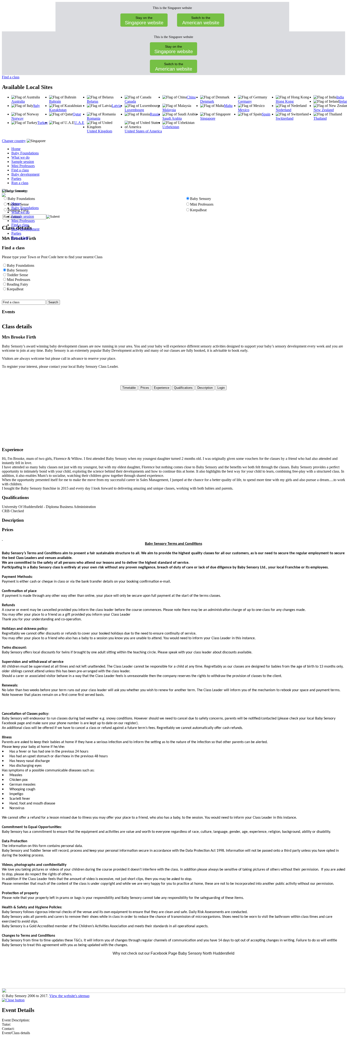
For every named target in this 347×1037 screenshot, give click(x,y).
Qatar (77, 114)
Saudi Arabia (172, 118)
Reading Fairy (17, 284)
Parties (16, 179)
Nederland (283, 110)
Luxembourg (134, 110)
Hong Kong (285, 101)
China (191, 97)
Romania (93, 118)
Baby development (25, 174)
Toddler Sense (17, 275)
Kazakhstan (58, 110)
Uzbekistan (170, 127)
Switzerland (284, 118)
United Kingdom (99, 131)
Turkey (42, 123)
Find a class (10, 77)
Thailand (320, 118)
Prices (144, 387)
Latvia (116, 106)
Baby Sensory (17, 270)
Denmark (207, 101)
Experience (161, 387)
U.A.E (79, 123)
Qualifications (183, 387)
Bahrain (55, 101)
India (340, 97)
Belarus (92, 101)
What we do (20, 157)
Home (16, 149)
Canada (130, 101)
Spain (266, 114)
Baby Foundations (25, 153)
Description (205, 387)
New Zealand (323, 110)
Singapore (207, 118)
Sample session (22, 162)
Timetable (129, 387)
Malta (228, 106)
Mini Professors (23, 166)
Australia (18, 101)
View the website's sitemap (69, 996)
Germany (245, 101)
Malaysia (169, 110)
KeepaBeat (15, 289)
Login (221, 387)
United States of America (143, 131)
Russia (155, 114)
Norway (17, 118)
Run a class (19, 183)
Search (53, 302)
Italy (36, 106)
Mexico (243, 110)
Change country (14, 141)
